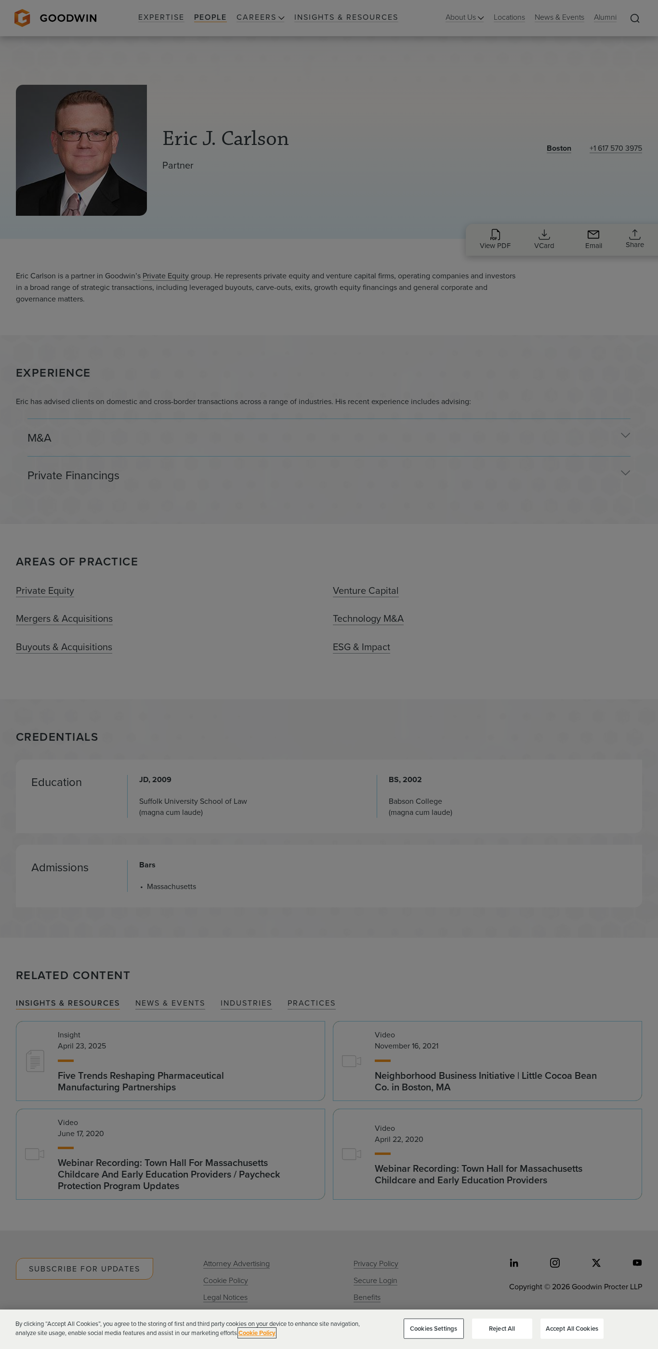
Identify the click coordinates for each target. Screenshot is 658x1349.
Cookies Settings (433, 1328)
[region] (329, 1329)
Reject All (502, 1328)
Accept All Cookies (572, 1328)
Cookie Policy (257, 1332)
